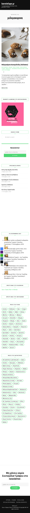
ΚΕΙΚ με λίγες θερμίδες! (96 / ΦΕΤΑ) (9, 169)
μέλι (11, 329)
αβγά (16, 312)
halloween (12, 309)
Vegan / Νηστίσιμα (14, 67)
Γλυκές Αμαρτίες (6, 68)
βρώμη (19, 315)
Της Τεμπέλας (18, 413)
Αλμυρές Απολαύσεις (8, 374)
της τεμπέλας (20, 341)
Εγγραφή (8, 500)
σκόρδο (25, 338)
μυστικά (5, 335)
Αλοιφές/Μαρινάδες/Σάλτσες (10, 377)
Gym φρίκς (12, 362)
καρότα (11, 323)
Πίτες (22, 401)
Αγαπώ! (12, 371)
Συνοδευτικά (21, 407)
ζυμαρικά (5, 321)
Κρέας (4, 395)
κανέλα (5, 323)
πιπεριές (19, 335)
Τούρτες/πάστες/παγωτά (9, 416)
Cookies (5, 362)
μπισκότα (21, 332)
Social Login (20, 500)
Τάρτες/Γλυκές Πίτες (8, 410)
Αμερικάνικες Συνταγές (9, 380)
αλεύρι (22, 312)
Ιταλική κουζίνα (7, 392)
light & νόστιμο (6, 365)
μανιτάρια (17, 329)
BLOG (23, 360)
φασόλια (5, 347)
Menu (26, 4)
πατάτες (12, 335)
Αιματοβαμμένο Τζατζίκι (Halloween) (10, 179)
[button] (2, 265)
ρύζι (19, 338)
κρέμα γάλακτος (7, 326)
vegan (24, 309)
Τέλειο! (18, 410)
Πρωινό (11, 404)
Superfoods (16, 365)
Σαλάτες (18, 404)
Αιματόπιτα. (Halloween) (7, 184)
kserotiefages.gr (8, 3)
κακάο (24, 321)
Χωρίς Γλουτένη (7, 419)
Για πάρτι (20, 380)
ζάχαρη (20, 318)
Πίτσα (4, 404)
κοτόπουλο (19, 323)
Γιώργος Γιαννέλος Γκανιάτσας (15, 259)
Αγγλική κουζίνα (21, 371)
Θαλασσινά (23, 389)
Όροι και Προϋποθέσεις (9, 502)
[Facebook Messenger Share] (1, 248)
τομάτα (5, 344)
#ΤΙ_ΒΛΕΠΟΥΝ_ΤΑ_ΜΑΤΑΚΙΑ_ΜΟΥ (11, 360)
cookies (5, 309)
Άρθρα (25, 368)
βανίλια (5, 315)
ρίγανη (13, 338)
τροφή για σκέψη (14, 344)
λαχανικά (24, 326)
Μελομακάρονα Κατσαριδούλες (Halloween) (15, 65)
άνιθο (4, 312)
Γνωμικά (16, 383)
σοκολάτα (5, 341)
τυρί (22, 344)
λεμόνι (5, 329)
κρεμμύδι (16, 326)
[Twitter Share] (1, 262)
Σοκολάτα (5, 407)
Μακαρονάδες (12, 395)
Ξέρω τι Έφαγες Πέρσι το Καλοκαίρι (10, 289)
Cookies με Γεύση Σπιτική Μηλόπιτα (10, 174)
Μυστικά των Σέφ (7, 398)
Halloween (5, 67)
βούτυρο (12, 315)
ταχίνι (12, 341)
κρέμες (5, 422)
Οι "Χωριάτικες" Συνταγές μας (10, 401)
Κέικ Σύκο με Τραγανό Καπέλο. (8, 189)
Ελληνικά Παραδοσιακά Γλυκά (20, 68)
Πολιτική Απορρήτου (21, 502)
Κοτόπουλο (22, 392)
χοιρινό (12, 347)
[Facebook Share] (1, 258)
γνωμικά (5, 318)
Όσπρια (5, 371)
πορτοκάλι (5, 338)
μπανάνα (14, 332)
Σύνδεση (14, 500)
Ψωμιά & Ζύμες (17, 419)
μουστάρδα (6, 332)
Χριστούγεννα (6, 70)
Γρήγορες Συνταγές (8, 386)
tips (19, 309)
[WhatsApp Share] (1, 255)
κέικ (19, 321)
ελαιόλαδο (13, 318)
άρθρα (10, 312)
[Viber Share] (1, 252)
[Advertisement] (15, 212)
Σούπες (13, 407)
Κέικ (15, 392)
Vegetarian (23, 67)
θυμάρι (12, 321)
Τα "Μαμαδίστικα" (7, 413)
